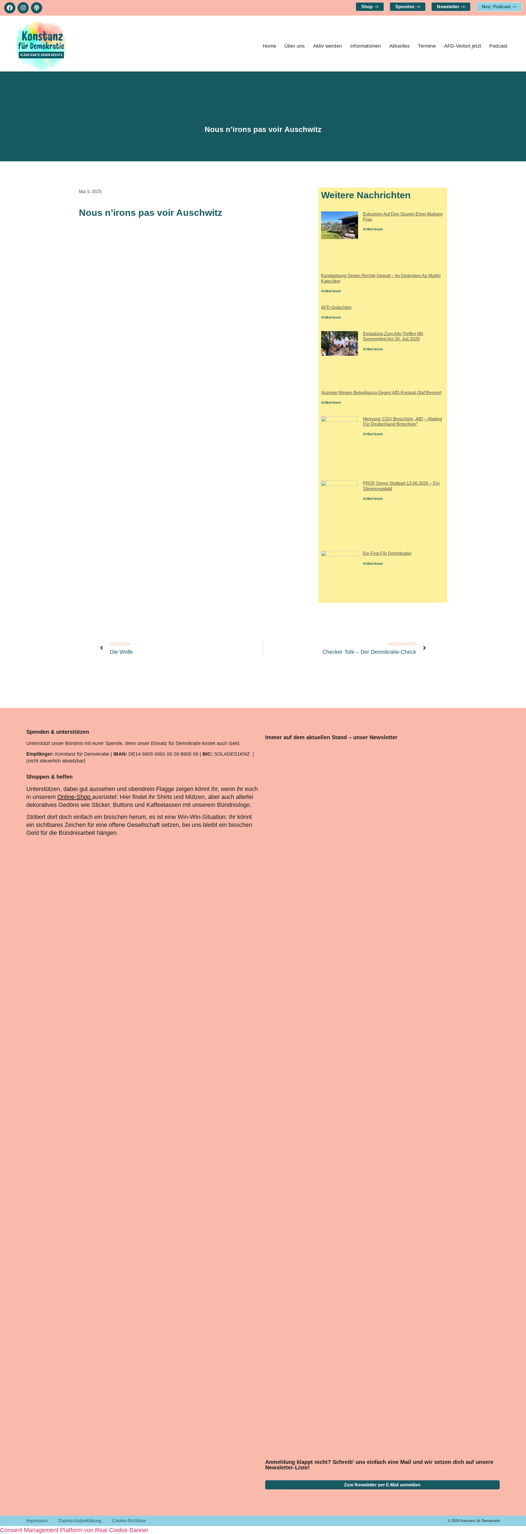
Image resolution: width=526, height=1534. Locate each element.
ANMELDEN (353, 1428)
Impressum (37, 1520)
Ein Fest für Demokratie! (387, 553)
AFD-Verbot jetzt (462, 46)
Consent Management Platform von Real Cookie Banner (74, 1530)
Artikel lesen (373, 229)
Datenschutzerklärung (80, 1520)
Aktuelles (399, 46)
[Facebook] (9, 7)
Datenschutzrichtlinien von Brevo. (302, 1376)
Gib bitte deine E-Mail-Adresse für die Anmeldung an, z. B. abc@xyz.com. (341, 1321)
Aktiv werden (327, 46)
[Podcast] (36, 7)
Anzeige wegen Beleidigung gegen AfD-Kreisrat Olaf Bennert (381, 392)
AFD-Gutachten (336, 307)
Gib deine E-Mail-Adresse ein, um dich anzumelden (339, 1301)
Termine (427, 46)
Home (269, 46)
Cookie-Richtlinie (129, 1520)
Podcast (498, 46)
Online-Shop (73, 796)
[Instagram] (23, 7)
